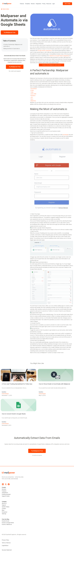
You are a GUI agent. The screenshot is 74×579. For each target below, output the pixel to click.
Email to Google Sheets (8, 522)
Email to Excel (5, 521)
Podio (32, 90)
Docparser (4, 512)
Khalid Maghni (5, 393)
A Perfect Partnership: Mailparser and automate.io (12, 45)
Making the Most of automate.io (11, 48)
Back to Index (6, 9)
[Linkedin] (3, 484)
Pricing (43, 3)
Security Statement (7, 550)
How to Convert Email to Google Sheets (14, 414)
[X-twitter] (6, 484)
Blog (3, 510)
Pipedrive (33, 95)
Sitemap (4, 513)
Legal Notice (5, 545)
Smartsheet (34, 88)
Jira (32, 97)
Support (4, 505)
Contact (4, 508)
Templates (27, 3)
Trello (32, 92)
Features (22, 3)
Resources (48, 3)
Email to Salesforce (7, 524)
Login (53, 3)
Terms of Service (6, 542)
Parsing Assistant (6, 494)
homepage (65, 134)
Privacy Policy (5, 540)
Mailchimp (33, 100)
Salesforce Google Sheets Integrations (59, 55)
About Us (4, 503)
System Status (5, 506)
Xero (32, 99)
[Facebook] (9, 484)
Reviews (33, 3)
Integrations (38, 3)
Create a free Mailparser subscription (51, 65)
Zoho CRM (33, 94)
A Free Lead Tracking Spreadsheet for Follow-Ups (17, 384)
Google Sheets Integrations (45, 50)
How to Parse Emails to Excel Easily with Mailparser (54, 384)
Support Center (6, 496)
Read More (4, 392)
